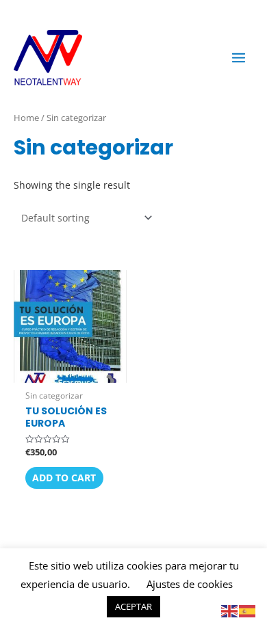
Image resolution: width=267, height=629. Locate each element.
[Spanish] (248, 610)
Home (26, 117)
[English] (230, 610)
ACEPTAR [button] (133, 606)
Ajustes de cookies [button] (190, 584)
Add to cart (64, 477)
